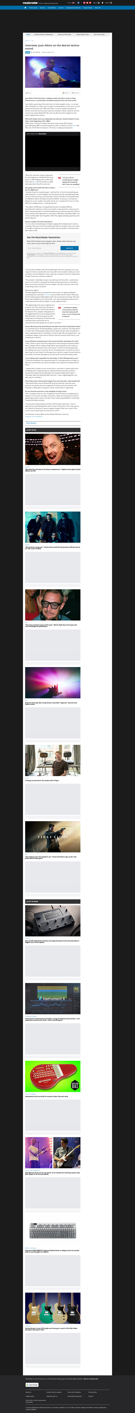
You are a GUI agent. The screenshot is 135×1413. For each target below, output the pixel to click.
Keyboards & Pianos (73, 8)
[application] (52, 151)
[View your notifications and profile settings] (102, 3)
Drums (61, 8)
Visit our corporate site (90, 1379)
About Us (28, 1392)
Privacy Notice (31, 255)
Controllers (52, 8)
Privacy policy (92, 1392)
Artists (27, 40)
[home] (25, 8)
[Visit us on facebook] (78, 3)
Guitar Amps (87, 8)
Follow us (67, 93)
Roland (74, 126)
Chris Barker (36, 52)
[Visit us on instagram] (84, 3)
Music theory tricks (83, 34)
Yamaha (47, 295)
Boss (35, 182)
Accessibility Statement (75, 1396)
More (97, 8)
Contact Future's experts (54, 1392)
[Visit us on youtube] (87, 3)
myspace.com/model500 (33, 416)
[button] (108, 3)
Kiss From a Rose (99, 34)
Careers (90, 1396)
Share (29, 93)
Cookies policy (30, 1396)
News (27, 52)
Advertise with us (52, 1396)
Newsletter (77, 93)
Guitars (42, 8)
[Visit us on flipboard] (90, 3)
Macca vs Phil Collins (64, 34)
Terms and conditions (74, 1392)
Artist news (33, 8)
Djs (32, 40)
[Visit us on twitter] (81, 3)
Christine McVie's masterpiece (43, 34)
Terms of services (49, 253)
